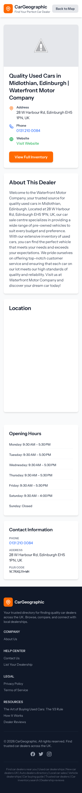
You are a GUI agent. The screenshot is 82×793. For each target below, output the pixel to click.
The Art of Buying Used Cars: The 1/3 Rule (33, 709)
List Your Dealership (18, 664)
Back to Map (65, 9)
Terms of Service (16, 690)
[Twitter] (41, 754)
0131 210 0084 (28, 130)
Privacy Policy (13, 684)
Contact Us (12, 658)
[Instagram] (49, 754)
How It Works (13, 715)
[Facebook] (33, 754)
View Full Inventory (31, 157)
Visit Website (27, 143)
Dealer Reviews (15, 722)
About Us (10, 639)
